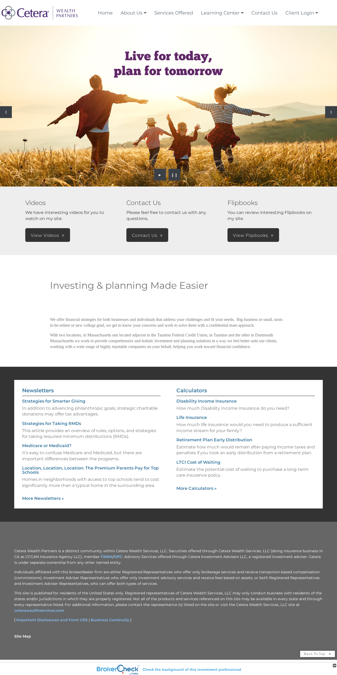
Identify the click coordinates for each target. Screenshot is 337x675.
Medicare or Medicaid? (46, 445)
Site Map (22, 636)
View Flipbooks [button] (250, 235)
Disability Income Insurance (206, 401)
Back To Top (315, 654)
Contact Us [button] (144, 235)
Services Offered (173, 13)
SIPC (118, 556)
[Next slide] (331, 112)
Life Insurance (191, 417)
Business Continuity (110, 620)
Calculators (191, 390)
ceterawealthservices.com (39, 610)
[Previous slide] (6, 112)
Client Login (299, 13)
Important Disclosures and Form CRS (52, 620)
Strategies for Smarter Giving (53, 401)
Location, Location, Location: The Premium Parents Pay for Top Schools (90, 470)
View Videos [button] (45, 235)
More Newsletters (43, 498)
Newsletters (38, 390)
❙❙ (174, 174)
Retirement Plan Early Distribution (214, 439)
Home (105, 13)
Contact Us (264, 13)
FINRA (106, 556)
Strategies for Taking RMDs (51, 423)
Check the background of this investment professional (192, 669)
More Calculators (196, 488)
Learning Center (220, 13)
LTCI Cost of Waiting (198, 462)
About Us (131, 13)
